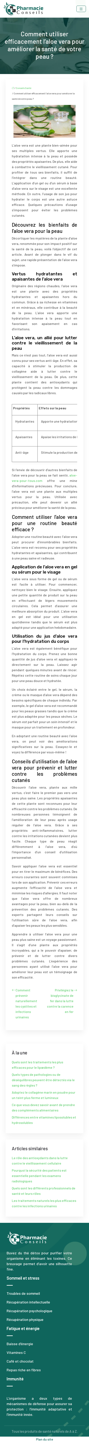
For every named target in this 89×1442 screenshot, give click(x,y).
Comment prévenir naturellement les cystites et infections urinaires (26, 1003)
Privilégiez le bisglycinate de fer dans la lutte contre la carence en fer (60, 1001)
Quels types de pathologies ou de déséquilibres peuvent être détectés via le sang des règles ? (43, 1079)
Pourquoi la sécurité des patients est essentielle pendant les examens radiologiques (39, 1175)
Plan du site (44, 1439)
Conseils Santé (23, 88)
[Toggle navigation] (81, 9)
